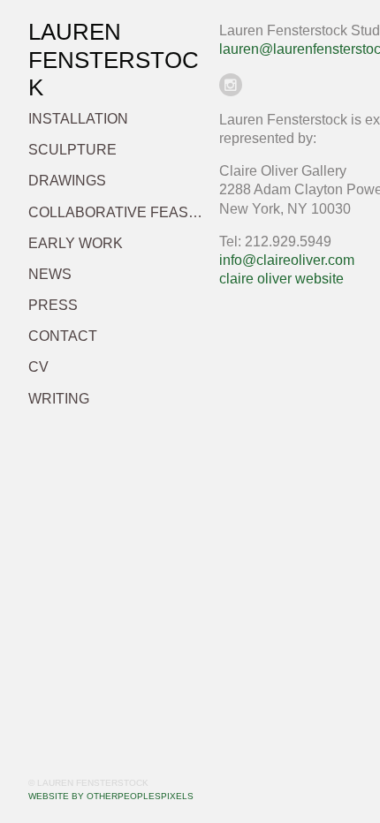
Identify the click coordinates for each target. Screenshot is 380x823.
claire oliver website (281, 278)
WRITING (58, 398)
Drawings (67, 180)
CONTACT (62, 336)
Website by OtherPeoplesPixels (111, 796)
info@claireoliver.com (286, 260)
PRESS (53, 305)
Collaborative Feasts (116, 212)
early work (75, 243)
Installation (78, 118)
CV (38, 366)
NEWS (50, 274)
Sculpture (72, 149)
